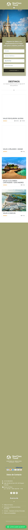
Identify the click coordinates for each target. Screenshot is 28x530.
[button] (14, 7)
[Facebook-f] (11, 493)
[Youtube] (17, 493)
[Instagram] (14, 493)
